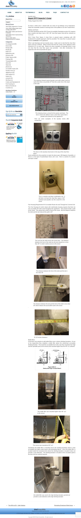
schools (8, 78)
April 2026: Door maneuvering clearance (14, 35)
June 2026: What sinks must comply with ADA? (13, 29)
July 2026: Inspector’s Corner (14, 26)
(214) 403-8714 (71, 2)
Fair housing (9, 84)
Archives (14, 90)
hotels (7, 76)
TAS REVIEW (14, 96)
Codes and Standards (12, 82)
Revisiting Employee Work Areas (63, 505)
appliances (9, 72)
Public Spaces (10, 57)
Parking (8, 59)
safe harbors (9, 74)
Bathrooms (9, 53)
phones (8, 66)
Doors (7, 46)
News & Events (10, 86)
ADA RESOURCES (14, 105)
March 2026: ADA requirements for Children (13, 38)
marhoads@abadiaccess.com (56, 2)
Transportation (10, 61)
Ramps (8, 47)
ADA (7, 63)
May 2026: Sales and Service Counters (14, 32)
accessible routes (11, 68)
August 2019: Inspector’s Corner (39, 18)
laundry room (9, 70)
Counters (8, 87)
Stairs (7, 65)
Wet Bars (8, 80)
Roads (7, 49)
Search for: (9, 19)
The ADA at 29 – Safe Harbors (16, 505)
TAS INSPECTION (14, 101)
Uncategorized (10, 44)
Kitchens (8, 55)
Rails (7, 51)
